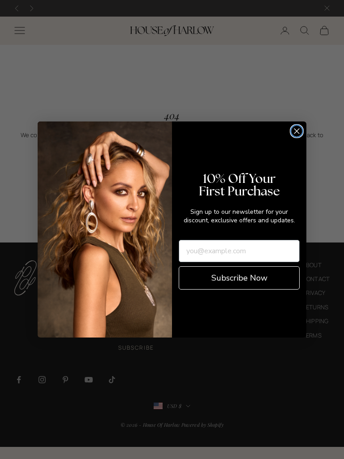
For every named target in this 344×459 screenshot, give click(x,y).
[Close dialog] (297, 131)
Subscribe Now (239, 278)
